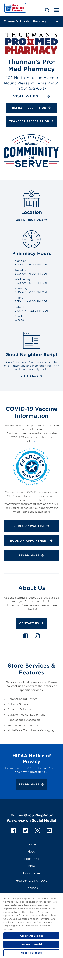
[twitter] (26, 830)
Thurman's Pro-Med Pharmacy (25, 21)
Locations (31, 858)
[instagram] (37, 637)
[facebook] (26, 637)
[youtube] (49, 830)
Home (31, 844)
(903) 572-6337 (31, 88)
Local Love (31, 873)
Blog (31, 865)
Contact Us (29, 623)
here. (35, 440)
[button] (47, 10)
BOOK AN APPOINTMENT (29, 540)
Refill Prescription (29, 107)
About (31, 851)
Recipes (31, 887)
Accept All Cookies (31, 935)
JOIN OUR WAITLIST (29, 525)
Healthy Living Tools (31, 880)
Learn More (29, 784)
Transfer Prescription (29, 121)
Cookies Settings (31, 952)
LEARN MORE (29, 555)
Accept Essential (31, 944)
